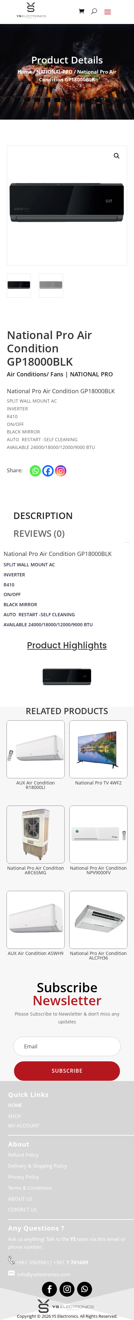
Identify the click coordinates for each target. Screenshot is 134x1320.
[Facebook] (48, 471)
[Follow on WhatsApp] (84, 1289)
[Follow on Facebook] (49, 1289)
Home (25, 71)
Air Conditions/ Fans (35, 374)
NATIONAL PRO (54, 71)
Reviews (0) (39, 533)
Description (43, 515)
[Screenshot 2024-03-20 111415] (67, 702)
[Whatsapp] (35, 471)
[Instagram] (60, 471)
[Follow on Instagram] (67, 1289)
